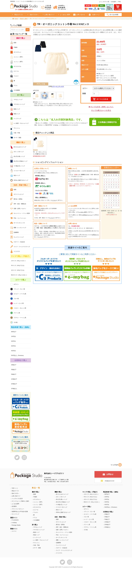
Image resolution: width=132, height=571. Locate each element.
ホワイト (16, 284)
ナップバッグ (17, 118)
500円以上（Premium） (18, 355)
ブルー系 (16, 298)
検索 (27, 29)
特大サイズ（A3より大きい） (19, 275)
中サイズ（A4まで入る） (18, 265)
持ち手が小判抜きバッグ (20, 161)
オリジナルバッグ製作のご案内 (20, 501)
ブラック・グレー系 (19, 289)
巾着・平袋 (17, 133)
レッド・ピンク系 (19, 303)
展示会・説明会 (18, 199)
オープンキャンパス (19, 223)
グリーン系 (17, 313)
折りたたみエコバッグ (20, 147)
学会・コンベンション (20, 218)
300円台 (13, 346)
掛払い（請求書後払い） (41, 197)
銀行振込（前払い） (40, 175)
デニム (15, 85)
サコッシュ (17, 128)
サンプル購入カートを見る (101, 110)
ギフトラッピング (19, 194)
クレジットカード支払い (41, 190)
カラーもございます (58, 86)
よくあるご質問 (65, 14)
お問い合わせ (80, 14)
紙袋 (15, 42)
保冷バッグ (17, 175)
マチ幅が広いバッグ (19, 166)
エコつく (14, 531)
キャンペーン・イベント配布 (22, 213)
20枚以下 (13, 365)
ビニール (16, 71)
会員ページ (96, 14)
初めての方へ (34, 14)
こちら (54, 200)
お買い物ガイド (49, 14)
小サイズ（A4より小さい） (18, 260)
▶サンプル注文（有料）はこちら (101, 107)
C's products (15, 520)
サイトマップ (15, 514)
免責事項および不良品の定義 (20, 511)
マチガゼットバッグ (19, 104)
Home (16, 18)
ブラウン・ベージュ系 (20, 317)
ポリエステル (17, 66)
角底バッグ (17, 114)
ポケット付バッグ (19, 151)
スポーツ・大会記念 (19, 242)
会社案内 (113, 1)
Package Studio (16, 525)
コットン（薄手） (19, 57)
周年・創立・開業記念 (20, 204)
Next (76, 63)
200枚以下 (14, 384)
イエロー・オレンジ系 (20, 308)
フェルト (16, 76)
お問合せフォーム (87, 215)
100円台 (13, 336)
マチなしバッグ (18, 99)
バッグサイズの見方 (17, 498)
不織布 (15, 47)
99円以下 (13, 331)
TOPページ (15, 488)
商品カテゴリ (15, 491)
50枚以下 (13, 374)
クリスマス (17, 251)
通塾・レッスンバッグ (20, 227)
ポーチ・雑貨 (17, 137)
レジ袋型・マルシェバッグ (21, 123)
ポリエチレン (17, 52)
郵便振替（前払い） (40, 183)
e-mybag (14, 522)
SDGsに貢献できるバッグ (21, 180)
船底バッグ (17, 109)
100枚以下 (14, 379)
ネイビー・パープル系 (20, 294)
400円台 (13, 350)
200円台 (13, 341)
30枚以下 (13, 369)
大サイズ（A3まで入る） (18, 270)
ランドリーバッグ (19, 237)
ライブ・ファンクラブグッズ (22, 246)
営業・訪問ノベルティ (20, 208)
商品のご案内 (24, 18)
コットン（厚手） (19, 61)
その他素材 (17, 90)
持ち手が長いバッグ (19, 156)
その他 (15, 322)
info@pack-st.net (109, 481)
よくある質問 (15, 503)
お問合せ (109, 474)
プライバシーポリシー (18, 509)
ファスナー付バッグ (19, 170)
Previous (35, 63)
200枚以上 (14, 388)
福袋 (15, 189)
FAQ (119, 1)
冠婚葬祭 (16, 232)
